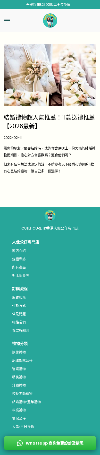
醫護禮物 (19, 369)
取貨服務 (19, 297)
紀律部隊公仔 (22, 360)
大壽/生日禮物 (23, 427)
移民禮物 (19, 377)
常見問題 (19, 314)
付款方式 (19, 306)
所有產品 (19, 267)
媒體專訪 (19, 259)
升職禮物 (19, 385)
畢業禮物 (19, 410)
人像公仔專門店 (25, 242)
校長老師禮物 (22, 393)
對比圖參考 (20, 275)
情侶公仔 (19, 418)
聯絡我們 (19, 322)
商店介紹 (19, 251)
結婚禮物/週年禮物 (26, 402)
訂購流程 (20, 288)
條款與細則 (20, 330)
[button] (7, 20)
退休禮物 (19, 352)
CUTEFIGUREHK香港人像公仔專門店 (50, 228)
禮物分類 (20, 343)
